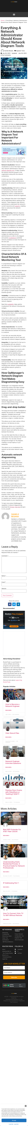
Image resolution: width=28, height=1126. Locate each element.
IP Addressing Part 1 (11, 883)
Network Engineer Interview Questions (13, 762)
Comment (5, 555)
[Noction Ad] (14, 628)
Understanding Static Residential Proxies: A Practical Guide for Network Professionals (14, 865)
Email (4, 582)
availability (11, 304)
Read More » (8, 710)
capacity (17, 206)
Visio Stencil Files (12, 733)
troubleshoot (12, 238)
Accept (14, 1120)
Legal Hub (11, 1124)
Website (4, 588)
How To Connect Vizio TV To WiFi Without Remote (13, 914)
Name (4, 575)
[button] (25, 1106)
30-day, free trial (15, 507)
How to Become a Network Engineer (12, 705)
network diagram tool (8, 170)
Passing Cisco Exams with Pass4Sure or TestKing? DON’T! (13, 792)
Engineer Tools (20, 51)
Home (2, 20)
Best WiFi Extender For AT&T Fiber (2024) (12, 830)
